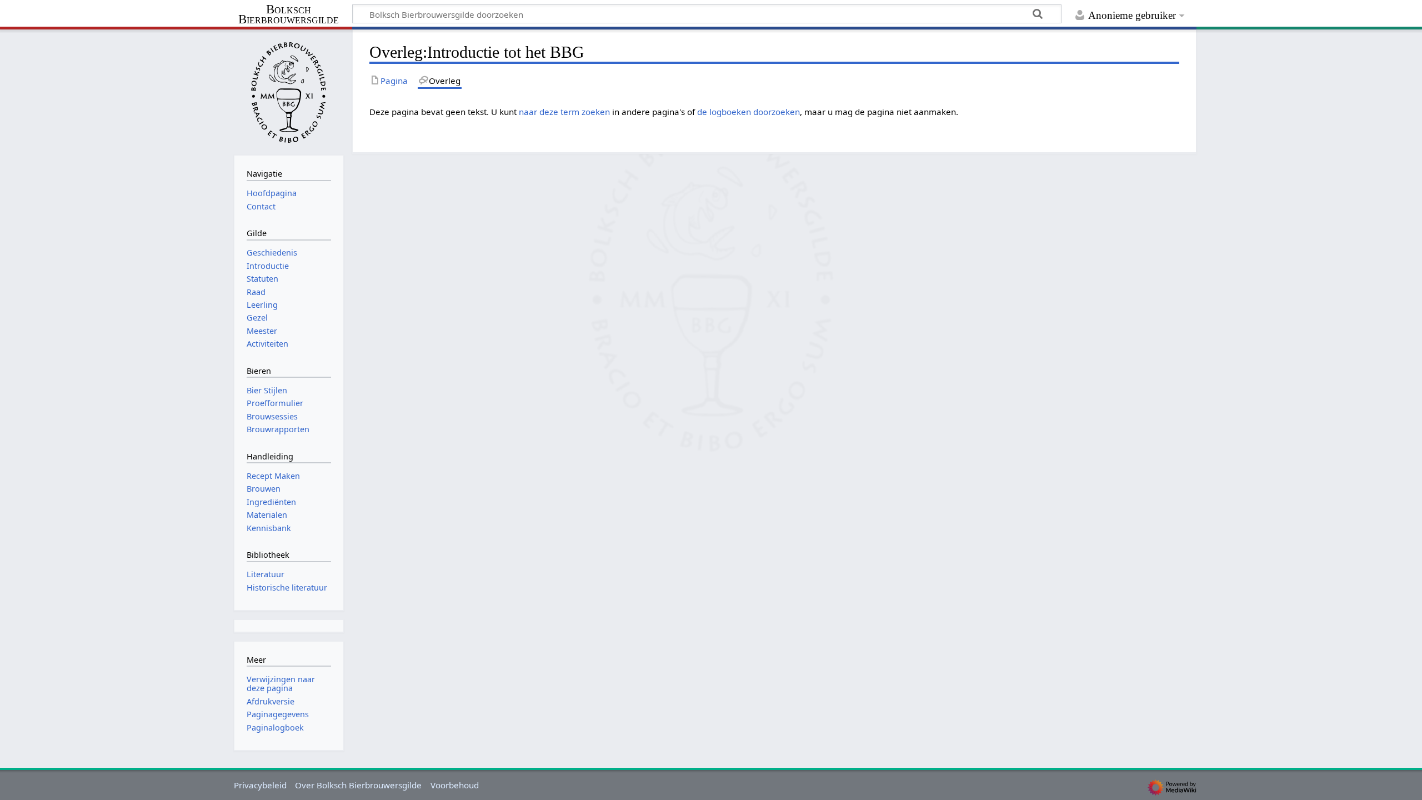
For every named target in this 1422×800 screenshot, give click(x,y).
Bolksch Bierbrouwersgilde (288, 14)
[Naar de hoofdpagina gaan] (288, 91)
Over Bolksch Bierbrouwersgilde (358, 785)
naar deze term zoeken (564, 111)
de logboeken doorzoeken (748, 111)
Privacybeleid (260, 785)
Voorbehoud (454, 785)
